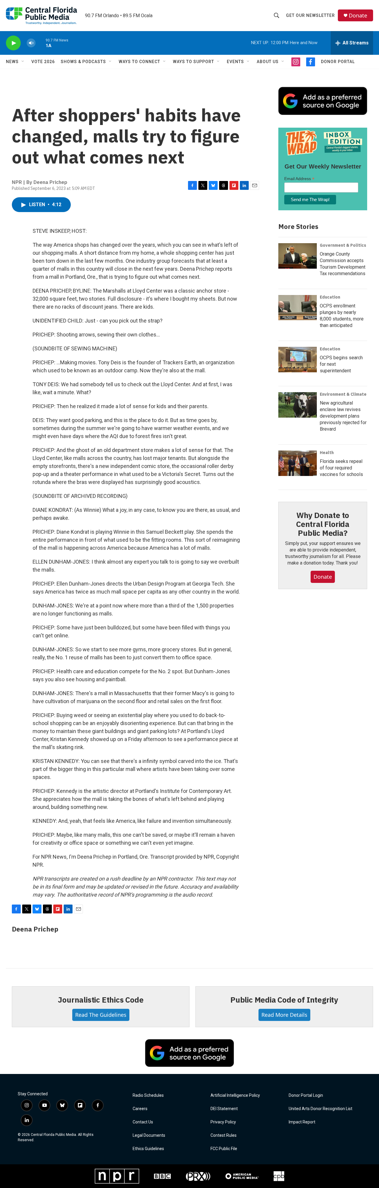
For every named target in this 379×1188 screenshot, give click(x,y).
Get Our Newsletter (310, 15)
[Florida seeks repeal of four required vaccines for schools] (297, 463)
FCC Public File (224, 1149)
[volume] (31, 43)
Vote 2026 (43, 61)
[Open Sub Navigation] (23, 61)
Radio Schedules (148, 1095)
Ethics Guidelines (148, 1149)
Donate (358, 15)
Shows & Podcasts (83, 61)
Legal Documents (149, 1135)
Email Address (299, 179)
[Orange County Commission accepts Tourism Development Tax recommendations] (297, 256)
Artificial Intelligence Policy (235, 1095)
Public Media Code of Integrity (284, 1000)
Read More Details (284, 1014)
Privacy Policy (223, 1122)
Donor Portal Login (306, 1095)
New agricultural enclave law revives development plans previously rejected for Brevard (343, 416)
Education (330, 297)
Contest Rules (224, 1135)
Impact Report (302, 1122)
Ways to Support (193, 61)
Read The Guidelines (100, 1014)
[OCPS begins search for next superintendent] (297, 359)
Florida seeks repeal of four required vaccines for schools (341, 467)
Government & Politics (343, 245)
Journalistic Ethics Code (100, 1000)
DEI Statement (224, 1109)
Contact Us (143, 1122)
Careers (140, 1109)
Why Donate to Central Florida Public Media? (322, 524)
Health (327, 452)
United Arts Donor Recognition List (320, 1109)
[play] (13, 43)
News (12, 61)
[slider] (40, 43)
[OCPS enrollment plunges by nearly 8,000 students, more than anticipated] (297, 307)
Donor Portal (338, 61)
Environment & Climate (343, 394)
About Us (268, 61)
